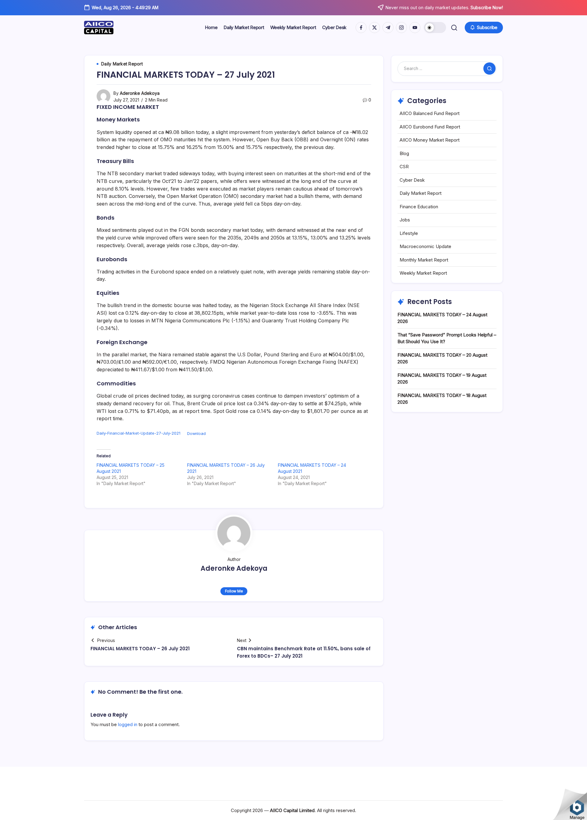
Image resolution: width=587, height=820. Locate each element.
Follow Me (234, 591)
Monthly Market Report (424, 260)
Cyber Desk (412, 180)
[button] (435, 27)
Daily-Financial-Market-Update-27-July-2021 (138, 433)
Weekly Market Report (423, 273)
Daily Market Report (420, 193)
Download (196, 433)
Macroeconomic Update (425, 246)
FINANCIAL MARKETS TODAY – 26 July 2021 (140, 648)
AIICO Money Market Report (430, 140)
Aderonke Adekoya (140, 93)
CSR (404, 166)
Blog (404, 153)
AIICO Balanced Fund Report (430, 113)
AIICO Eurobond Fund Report (430, 127)
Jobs (405, 220)
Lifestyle (409, 233)
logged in (127, 724)
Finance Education (419, 207)
